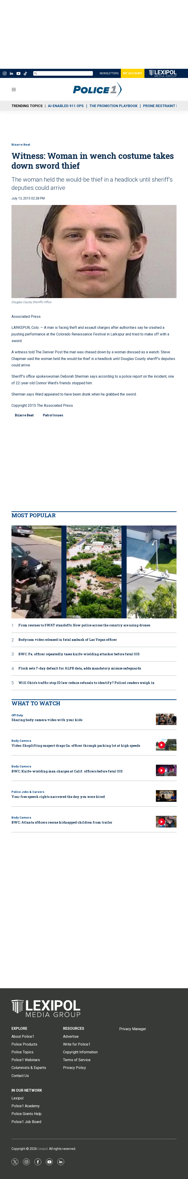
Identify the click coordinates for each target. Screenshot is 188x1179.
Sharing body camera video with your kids (46, 720)
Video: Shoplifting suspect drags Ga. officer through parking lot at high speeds (75, 745)
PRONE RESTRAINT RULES (165, 106)
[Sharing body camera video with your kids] (166, 719)
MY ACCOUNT (132, 73)
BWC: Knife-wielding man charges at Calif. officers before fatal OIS (67, 771)
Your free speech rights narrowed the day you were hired (58, 796)
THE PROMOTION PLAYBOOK (113, 106)
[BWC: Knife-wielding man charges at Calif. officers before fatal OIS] (166, 770)
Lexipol (43, 1149)
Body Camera (21, 740)
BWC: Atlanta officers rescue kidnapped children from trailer (61, 822)
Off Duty (17, 715)
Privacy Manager (132, 1029)
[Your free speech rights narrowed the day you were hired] (166, 796)
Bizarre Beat (20, 144)
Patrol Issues (53, 415)
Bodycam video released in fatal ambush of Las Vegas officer (67, 640)
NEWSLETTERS (109, 73)
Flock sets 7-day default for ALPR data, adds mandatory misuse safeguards (79, 668)
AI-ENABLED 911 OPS (66, 106)
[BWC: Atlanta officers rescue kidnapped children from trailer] (166, 822)
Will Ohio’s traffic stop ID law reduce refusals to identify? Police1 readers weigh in (86, 683)
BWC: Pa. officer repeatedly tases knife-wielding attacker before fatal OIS (79, 654)
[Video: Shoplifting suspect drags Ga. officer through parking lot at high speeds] (166, 745)
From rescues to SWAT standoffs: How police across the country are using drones (84, 625)
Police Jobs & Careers (27, 792)
